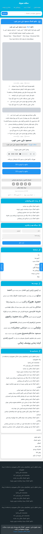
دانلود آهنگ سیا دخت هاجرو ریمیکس (28, 212)
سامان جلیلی (25, 307)
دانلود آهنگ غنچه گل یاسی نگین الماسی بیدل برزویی (24, 393)
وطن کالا (38, 452)
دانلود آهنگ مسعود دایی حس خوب (25, 21)
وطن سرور (38, 446)
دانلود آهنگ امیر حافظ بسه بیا (30, 405)
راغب (24, 301)
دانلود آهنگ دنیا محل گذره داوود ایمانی (28, 390)
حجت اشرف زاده (16, 296)
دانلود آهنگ (37, 440)
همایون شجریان (29, 338)
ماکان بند (23, 316)
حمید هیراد (34, 302)
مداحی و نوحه (6, 7)
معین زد (18, 333)
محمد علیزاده (30, 328)
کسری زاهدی (8, 338)
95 (38, 255)
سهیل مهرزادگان (18, 307)
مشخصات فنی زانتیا (33, 363)
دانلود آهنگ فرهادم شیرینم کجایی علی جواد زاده (25, 408)
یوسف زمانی (24, 343)
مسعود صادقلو (34, 333)
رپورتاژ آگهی (36, 267)
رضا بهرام (12, 302)
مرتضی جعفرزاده (19, 327)
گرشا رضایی (36, 343)
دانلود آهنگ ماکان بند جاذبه (31, 206)
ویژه (25, 195)
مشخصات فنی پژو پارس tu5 (31, 366)
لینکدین (21, 184)
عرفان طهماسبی (9, 307)
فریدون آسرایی (32, 317)
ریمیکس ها (17, 7)
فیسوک (29, 184)
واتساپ (17, 184)
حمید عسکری (6, 296)
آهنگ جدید (27, 7)
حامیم (24, 296)
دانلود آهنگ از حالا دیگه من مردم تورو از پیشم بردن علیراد (22, 216)
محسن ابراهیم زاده (34, 322)
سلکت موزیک (32, 145)
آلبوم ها (37, 258)
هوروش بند (21, 338)
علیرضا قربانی (24, 312)
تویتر (25, 184)
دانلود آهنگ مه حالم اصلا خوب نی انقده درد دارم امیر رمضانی (21, 424)
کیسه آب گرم (37, 456)
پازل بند (16, 338)
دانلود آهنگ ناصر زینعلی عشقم (30, 399)
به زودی (37, 264)
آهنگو (39, 443)
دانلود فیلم (37, 437)
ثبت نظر (21, 243)
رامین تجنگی (19, 302)
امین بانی (34, 296)
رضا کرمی (32, 307)
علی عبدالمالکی (15, 312)
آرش (40, 290)
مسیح (25, 333)
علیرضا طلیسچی (35, 311)
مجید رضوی (11, 316)
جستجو (4, 13)
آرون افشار (25, 290)
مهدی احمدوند (11, 333)
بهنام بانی (29, 296)
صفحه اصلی (37, 7)
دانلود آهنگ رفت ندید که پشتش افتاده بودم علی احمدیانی (22, 396)
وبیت (14, 531)
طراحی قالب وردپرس (24, 531)
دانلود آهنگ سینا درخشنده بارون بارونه (28, 209)
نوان (35, 338)
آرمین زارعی (34, 290)
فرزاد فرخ (9, 311)
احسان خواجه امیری (17, 290)
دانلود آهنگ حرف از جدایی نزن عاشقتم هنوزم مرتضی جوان (22, 402)
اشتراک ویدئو (37, 449)
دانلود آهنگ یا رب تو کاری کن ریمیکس (28, 218)
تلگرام (13, 184)
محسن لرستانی (21, 322)
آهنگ (28, 27)
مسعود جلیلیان (7, 328)
